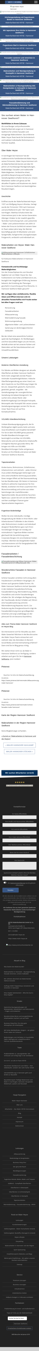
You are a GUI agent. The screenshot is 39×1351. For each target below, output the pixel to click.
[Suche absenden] (29, 1318)
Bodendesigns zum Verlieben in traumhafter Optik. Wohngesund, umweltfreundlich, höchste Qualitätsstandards (19, 1039)
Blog (19, 1113)
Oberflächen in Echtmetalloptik (19, 1192)
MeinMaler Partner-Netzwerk (19, 1136)
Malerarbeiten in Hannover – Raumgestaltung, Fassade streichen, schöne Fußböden (19, 973)
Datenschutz (19, 1126)
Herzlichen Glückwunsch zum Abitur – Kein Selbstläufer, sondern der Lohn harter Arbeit (19, 1067)
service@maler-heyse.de (16, 935)
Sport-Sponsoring (19, 1250)
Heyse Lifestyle (19, 1237)
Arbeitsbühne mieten (19, 1293)
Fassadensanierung (19, 1175)
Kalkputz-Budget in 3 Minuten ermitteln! (19, 1297)
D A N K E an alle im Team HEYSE (15, 1061)
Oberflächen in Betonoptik (19, 1188)
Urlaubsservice (19, 1289)
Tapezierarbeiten (19, 1200)
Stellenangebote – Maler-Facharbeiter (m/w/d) (19, 1229)
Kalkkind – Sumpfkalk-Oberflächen (19, 1183)
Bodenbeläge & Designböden (19, 1158)
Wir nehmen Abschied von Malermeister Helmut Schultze (17, 980)
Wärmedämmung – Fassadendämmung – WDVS (19, 1204)
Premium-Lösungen (19, 1280)
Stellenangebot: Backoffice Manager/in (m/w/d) (19, 1233)
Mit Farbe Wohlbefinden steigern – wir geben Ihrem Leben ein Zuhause (19, 1031)
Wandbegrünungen (19, 1171)
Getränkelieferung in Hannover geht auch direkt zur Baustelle (18, 1074)
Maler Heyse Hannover (19, 1101)
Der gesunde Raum (19, 1167)
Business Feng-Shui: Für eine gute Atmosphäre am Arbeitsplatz (15, 1024)
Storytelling (19, 1241)
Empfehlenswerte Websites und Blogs (19, 1254)
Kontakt (19, 1117)
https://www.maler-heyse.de (17, 938)
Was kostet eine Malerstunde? (14, 967)
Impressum (19, 1122)
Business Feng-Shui (19, 1162)
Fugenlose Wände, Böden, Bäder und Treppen (19, 1179)
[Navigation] (36, 2)
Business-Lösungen (19, 1284)
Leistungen (19, 1220)
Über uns (19, 1105)
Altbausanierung (19, 1154)
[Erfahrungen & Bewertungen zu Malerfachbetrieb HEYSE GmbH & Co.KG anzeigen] (19, 1347)
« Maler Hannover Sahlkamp (20, 745)
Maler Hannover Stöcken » (19, 751)
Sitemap (19, 1264)
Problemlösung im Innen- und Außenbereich (19, 1309)
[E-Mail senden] (24, 1349)
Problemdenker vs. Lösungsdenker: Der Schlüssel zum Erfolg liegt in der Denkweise (18, 1055)
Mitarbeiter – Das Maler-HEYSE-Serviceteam (19, 1109)
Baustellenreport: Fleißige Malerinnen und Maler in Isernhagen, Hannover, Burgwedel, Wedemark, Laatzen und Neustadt (18, 1082)
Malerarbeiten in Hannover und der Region (19, 1246)
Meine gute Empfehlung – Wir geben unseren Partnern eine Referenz (19, 1259)
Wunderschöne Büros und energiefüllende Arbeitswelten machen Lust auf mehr (18, 1017)
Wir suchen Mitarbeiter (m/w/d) (19, 773)
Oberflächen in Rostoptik (19, 1196)
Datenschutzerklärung (26, 675)
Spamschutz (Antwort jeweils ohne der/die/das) (19, 874)
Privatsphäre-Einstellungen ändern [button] (19, 1328)
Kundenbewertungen (19, 1224)
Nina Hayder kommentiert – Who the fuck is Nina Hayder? (18, 994)
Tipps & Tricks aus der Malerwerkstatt (19, 1313)
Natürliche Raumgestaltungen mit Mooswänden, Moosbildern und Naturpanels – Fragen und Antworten (19, 1009)
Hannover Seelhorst (20, 1324)
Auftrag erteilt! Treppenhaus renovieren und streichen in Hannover (19, 987)
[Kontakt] (15, 1349)
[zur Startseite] (5, 1349)
